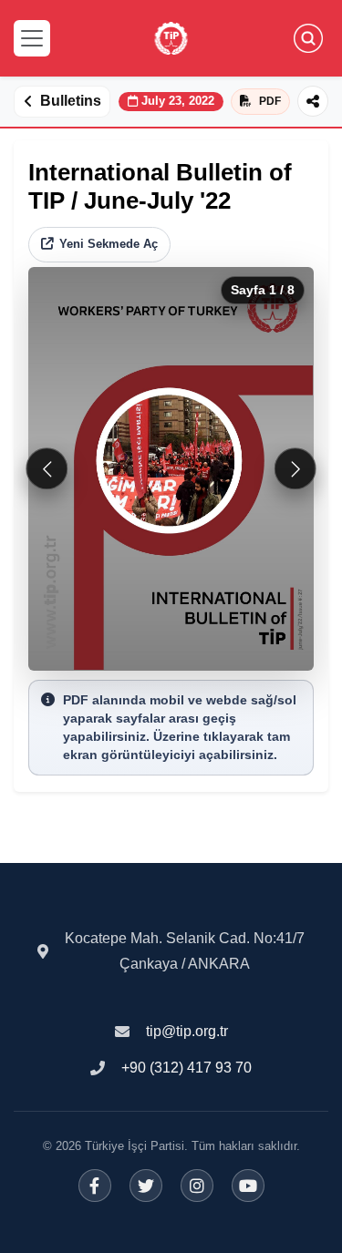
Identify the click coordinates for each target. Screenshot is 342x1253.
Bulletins (70, 100)
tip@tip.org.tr (187, 1031)
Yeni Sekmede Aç (108, 244)
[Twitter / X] (146, 1185)
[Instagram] (197, 1185)
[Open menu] (32, 38)
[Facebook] (94, 1185)
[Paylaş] (312, 101)
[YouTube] (248, 1185)
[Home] (171, 38)
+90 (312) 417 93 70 (186, 1067)
